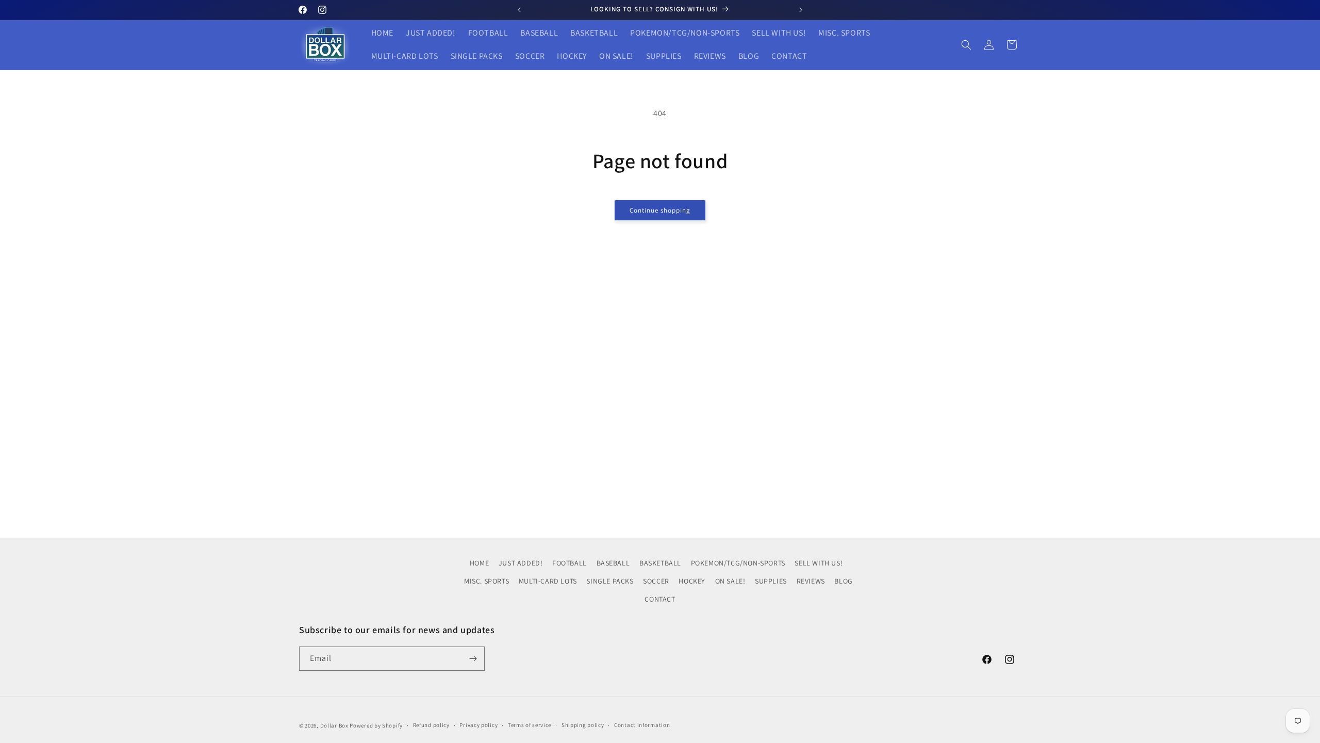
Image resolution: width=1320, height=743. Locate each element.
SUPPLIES (771, 581)
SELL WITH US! (819, 563)
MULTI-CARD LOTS (548, 581)
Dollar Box (334, 725)
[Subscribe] (472, 659)
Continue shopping (660, 210)
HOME (479, 563)
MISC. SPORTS (486, 581)
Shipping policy (583, 725)
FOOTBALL (569, 563)
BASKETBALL (660, 563)
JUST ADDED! (521, 563)
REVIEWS (811, 581)
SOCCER (656, 581)
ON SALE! (730, 581)
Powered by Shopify (376, 725)
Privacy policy (478, 725)
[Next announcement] (800, 10)
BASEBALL (613, 563)
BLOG (843, 581)
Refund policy (431, 725)
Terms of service (529, 725)
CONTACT (660, 599)
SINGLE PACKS (609, 581)
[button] (966, 45)
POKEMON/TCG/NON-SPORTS (738, 563)
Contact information (642, 725)
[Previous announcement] (519, 10)
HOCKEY (692, 581)
